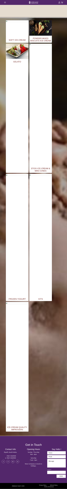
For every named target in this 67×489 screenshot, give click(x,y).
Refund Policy (54, 485)
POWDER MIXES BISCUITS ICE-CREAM (40, 39)
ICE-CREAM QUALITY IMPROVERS (17, 428)
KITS (40, 299)
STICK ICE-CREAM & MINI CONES (40, 169)
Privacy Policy (42, 485)
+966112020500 (11, 456)
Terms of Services (49, 486)
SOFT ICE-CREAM (17, 40)
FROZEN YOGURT (17, 299)
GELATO (17, 62)
